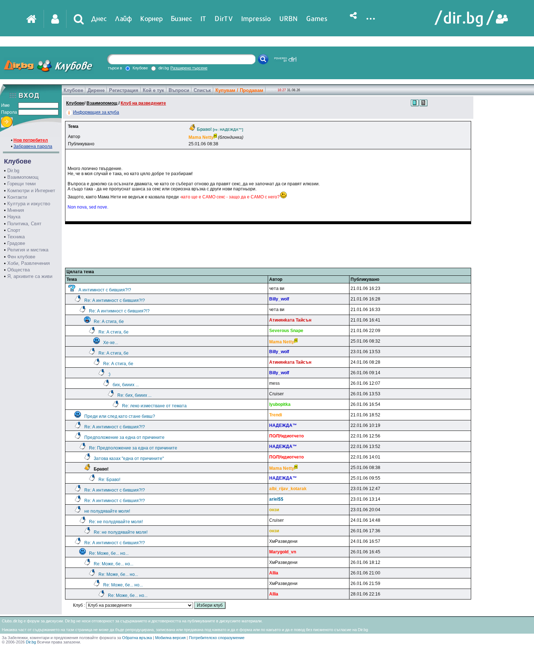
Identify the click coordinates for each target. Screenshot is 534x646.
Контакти (17, 197)
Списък (202, 90)
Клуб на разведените (143, 103)
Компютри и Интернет (31, 190)
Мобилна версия (170, 637)
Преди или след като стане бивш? (119, 416)
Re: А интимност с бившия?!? (114, 300)
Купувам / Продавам (239, 90)
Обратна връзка (137, 637)
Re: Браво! (109, 479)
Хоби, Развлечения (28, 263)
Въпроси (179, 90)
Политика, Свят (24, 223)
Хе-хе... (110, 342)
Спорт (13, 230)
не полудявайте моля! (107, 511)
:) (109, 374)
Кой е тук (153, 90)
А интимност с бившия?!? (104, 289)
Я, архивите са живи (29, 276)
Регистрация (123, 90)
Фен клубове (21, 256)
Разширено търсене (188, 68)
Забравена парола (32, 146)
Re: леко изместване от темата (154, 405)
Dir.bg (13, 170)
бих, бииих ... (126, 384)
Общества (18, 269)
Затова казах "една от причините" (129, 458)
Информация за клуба (96, 112)
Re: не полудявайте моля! (116, 521)
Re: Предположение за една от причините (133, 448)
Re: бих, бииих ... (134, 395)
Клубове (73, 90)
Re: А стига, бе (109, 321)
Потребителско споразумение (216, 637)
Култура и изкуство (28, 203)
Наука (13, 216)
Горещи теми (21, 183)
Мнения (15, 210)
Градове (16, 243)
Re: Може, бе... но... (109, 553)
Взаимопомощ (23, 177)
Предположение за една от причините (124, 437)
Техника (16, 236)
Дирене (96, 90)
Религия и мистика (27, 250)
